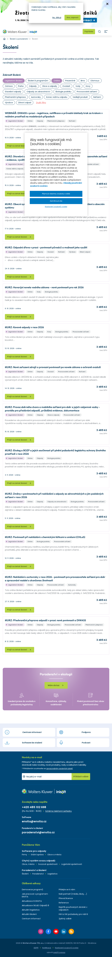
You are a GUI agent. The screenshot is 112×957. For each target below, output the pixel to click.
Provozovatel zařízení (87, 91)
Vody (78, 86)
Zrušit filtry (41, 102)
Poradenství (38, 873)
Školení (25, 873)
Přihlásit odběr (81, 776)
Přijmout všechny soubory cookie (56, 194)
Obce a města (54, 854)
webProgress (59, 952)
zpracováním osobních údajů (59, 768)
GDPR (36, 947)
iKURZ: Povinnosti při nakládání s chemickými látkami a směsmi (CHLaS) (45, 537)
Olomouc (94, 80)
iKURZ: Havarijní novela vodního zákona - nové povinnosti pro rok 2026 (44, 287)
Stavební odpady (13, 91)
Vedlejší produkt (80, 97)
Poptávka (89, 31)
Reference (64, 902)
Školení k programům (38, 80)
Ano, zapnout (72, 17)
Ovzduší (66, 86)
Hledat (99, 31)
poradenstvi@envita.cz (38, 832)
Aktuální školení (29, 914)
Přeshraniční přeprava (15, 97)
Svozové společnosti (48, 864)
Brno (83, 80)
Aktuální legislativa (30, 909)
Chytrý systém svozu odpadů (38, 860)
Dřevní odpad (24, 102)
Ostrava (9, 86)
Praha (20, 86)
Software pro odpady (34, 851)
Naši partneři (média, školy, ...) (73, 894)
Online (57, 80)
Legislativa (52, 873)
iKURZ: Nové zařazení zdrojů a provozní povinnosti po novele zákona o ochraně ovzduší (53, 367)
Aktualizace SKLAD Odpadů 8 (35, 905)
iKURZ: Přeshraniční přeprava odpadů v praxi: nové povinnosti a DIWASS (45, 620)
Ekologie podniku (63, 91)
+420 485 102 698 (34, 807)
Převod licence (66, 898)
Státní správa (37, 854)
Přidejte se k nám (67, 889)
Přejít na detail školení (17, 146)
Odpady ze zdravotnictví (38, 91)
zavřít (107, 4)
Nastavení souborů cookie (66, 948)
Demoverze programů (32, 889)
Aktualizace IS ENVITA (32, 901)
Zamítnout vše (56, 201)
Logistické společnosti (71, 864)
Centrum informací (31, 918)
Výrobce (9, 102)
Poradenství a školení (34, 870)
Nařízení (97, 97)
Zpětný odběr (65, 918)
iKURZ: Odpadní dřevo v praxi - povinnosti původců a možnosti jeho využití (46, 247)
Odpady (33, 86)
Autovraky (36, 97)
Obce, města (28, 864)
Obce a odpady (49, 86)
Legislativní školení (13, 80)
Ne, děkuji (56, 17)
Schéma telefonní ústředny (58, 811)
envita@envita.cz (34, 821)
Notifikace (46, 947)
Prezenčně (70, 80)
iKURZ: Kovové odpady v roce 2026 (24, 327)
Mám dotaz (53, 685)
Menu (106, 31)
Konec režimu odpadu (56, 97)
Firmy (24, 854)
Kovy (88, 86)
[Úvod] (4, 39)
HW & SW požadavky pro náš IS (73, 914)
